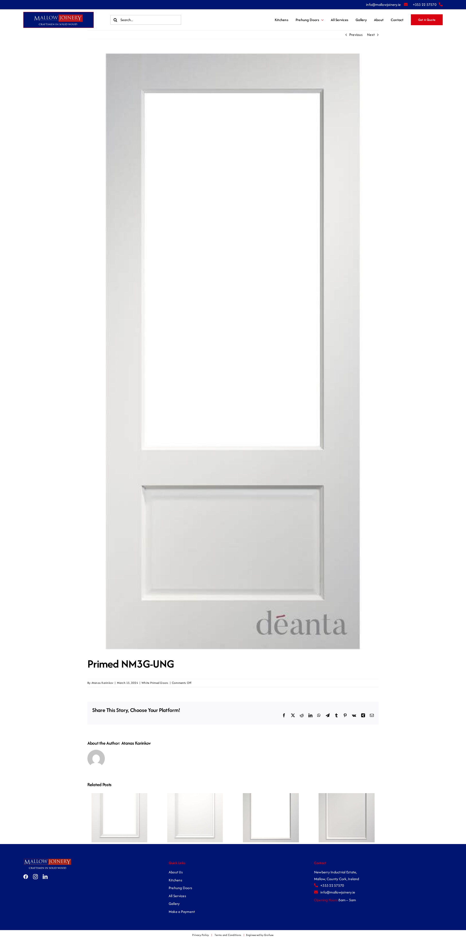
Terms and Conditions (228, 935)
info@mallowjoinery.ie (383, 4)
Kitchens (175, 880)
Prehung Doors (180, 887)
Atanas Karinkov (103, 683)
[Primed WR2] (195, 795)
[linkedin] (45, 876)
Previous (356, 34)
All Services (177, 895)
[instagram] (35, 876)
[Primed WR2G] (119, 795)
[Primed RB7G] (271, 795)
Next (371, 34)
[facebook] (25, 876)
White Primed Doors (154, 683)
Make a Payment (182, 911)
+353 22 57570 (424, 4)
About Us (176, 872)
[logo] (47, 859)
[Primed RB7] (347, 795)
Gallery (174, 903)
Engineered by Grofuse (260, 935)
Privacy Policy (200, 935)
